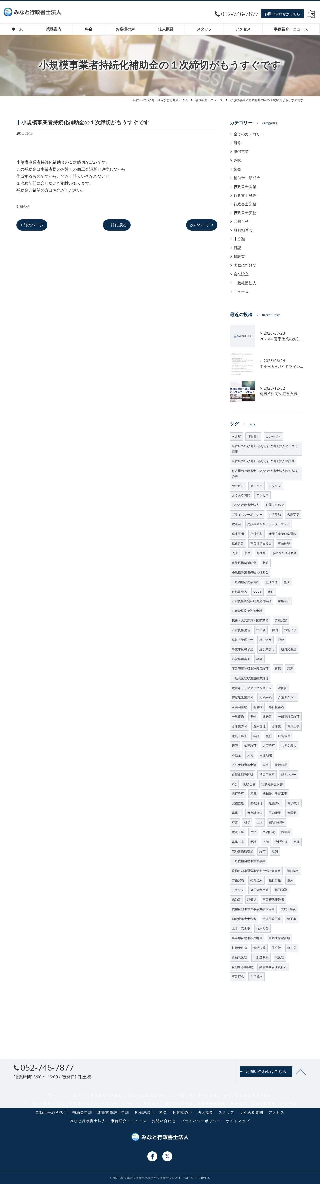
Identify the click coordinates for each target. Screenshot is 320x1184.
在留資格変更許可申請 (247, 611)
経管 (235, 745)
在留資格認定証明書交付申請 (252, 601)
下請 (266, 842)
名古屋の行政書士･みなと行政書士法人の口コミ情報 (265, 449)
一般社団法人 (245, 283)
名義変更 (293, 514)
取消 (275, 851)
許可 (263, 851)
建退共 (236, 813)
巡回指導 (281, 890)
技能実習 (281, 620)
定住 (271, 592)
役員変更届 (288, 649)
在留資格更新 (241, 630)
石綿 (278, 668)
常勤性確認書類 (279, 938)
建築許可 (275, 803)
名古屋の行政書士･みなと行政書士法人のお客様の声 (265, 473)
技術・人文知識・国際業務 (250, 620)
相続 (266, 563)
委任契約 (238, 880)
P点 (234, 784)
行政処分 (262, 928)
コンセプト (273, 436)
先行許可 (238, 793)
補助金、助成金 (247, 177)
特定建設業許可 (242, 697)
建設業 (239, 256)
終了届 (292, 948)
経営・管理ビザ (242, 640)
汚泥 (290, 668)
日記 (237, 247)
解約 (291, 880)
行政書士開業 (245, 186)
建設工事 (238, 832)
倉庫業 (276, 726)
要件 (253, 716)
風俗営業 (241, 151)
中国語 (261, 630)
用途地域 (266, 755)
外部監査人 (239, 592)
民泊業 (236, 899)
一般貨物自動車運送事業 (249, 861)
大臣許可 (269, 745)
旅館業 (285, 832)
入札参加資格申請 (244, 765)
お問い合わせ (275, 505)
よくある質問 (241, 495)
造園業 (292, 813)
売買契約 (256, 880)
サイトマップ (238, 1121)
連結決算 (260, 948)
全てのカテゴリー (249, 134)
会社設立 (241, 274)
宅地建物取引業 (242, 851)
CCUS (258, 592)
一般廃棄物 (261, 957)
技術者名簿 (239, 948)
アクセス (262, 495)
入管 (235, 553)
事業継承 (238, 976)
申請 (257, 736)
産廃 (253, 793)
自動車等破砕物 (242, 967)
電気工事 (294, 726)
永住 (247, 553)
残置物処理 (276, 822)
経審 (259, 659)
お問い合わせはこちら (282, 13)
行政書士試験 (245, 195)
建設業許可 (267, 649)
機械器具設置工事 (275, 793)
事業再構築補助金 (244, 563)
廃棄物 (279, 957)
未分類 (239, 239)
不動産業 (275, 813)
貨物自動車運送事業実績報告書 (253, 909)
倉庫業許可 (239, 726)
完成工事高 (288, 909)
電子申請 (294, 803)
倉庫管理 (260, 726)
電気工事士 (239, 736)
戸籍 (281, 640)
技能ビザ (290, 630)
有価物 (258, 707)
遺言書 (282, 688)
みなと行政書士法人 (246, 505)
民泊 (253, 832)
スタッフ (275, 486)
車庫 (266, 765)
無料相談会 (243, 230)
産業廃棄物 (239, 707)
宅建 (297, 842)
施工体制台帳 (259, 890)
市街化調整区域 (242, 774)
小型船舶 (275, 514)
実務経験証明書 (272, 784)
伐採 (247, 822)
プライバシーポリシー (247, 514)
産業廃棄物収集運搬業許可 (250, 668)
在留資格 (256, 976)
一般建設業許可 (289, 716)
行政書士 (254, 436)
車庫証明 (238, 534)
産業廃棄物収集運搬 (282, 534)
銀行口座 (275, 880)
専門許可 (281, 842)
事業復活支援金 (261, 543)
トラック (238, 890)
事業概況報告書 (273, 899)
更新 (269, 736)
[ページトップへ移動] (301, 1072)
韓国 (275, 630)
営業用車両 (267, 774)
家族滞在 (284, 601)
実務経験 (238, 803)
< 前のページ (32, 225)
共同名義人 (288, 745)
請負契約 (293, 871)
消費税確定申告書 (244, 919)
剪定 (235, 822)
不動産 (236, 755)
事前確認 (284, 543)
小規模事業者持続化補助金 (250, 572)
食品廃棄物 (239, 957)
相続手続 (266, 697)
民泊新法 (269, 832)
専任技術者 (276, 707)
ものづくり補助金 (284, 553)
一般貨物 (238, 716)
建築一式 (238, 842)
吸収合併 (249, 784)
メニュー (256, 486)
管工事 (291, 919)
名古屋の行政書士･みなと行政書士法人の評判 (263, 461)
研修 (237, 142)
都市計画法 (255, 813)
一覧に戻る (117, 225)
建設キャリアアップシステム (252, 688)
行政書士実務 (245, 212)
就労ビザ (266, 640)
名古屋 (236, 436)
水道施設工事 (272, 919)
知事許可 (250, 745)
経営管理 (284, 736)
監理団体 (272, 582)
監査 (287, 582)
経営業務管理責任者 (273, 967)
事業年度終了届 (242, 649)
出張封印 (256, 534)
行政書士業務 (245, 204)
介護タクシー (287, 697)
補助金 (261, 553)
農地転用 (281, 765)
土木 (260, 822)
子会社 (276, 948)
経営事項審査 (241, 659)
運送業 (267, 716)
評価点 (252, 899)
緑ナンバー (288, 774)
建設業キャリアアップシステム (269, 524)
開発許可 (256, 803)
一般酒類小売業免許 (246, 582)
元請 (253, 842)
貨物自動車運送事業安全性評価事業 (256, 871)
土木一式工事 (241, 928)
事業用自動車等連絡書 (247, 938)
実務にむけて (245, 265)
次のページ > (202, 225)
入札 (251, 755)
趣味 (237, 160)
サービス (238, 486)
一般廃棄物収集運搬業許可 (250, 678)
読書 (237, 169)
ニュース (241, 291)
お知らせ (23, 206)
